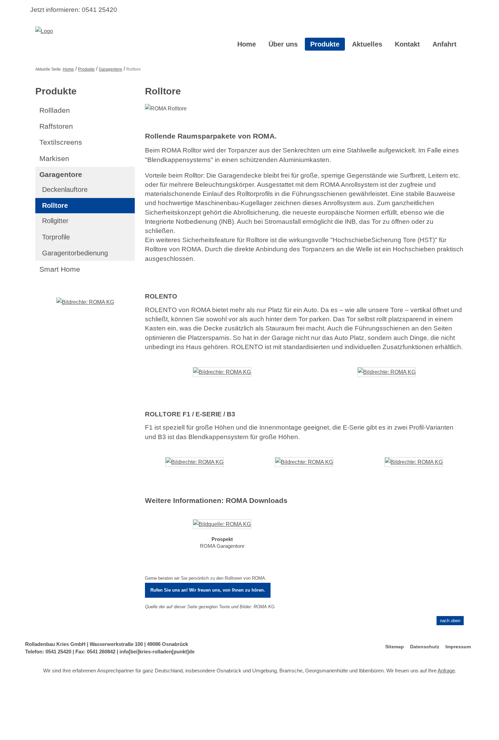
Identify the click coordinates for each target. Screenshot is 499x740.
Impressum (458, 646)
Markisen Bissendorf (78, 728)
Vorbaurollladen (68, 704)
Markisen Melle (173, 728)
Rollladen (54, 110)
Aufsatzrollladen (102, 704)
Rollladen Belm (247, 728)
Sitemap (394, 646)
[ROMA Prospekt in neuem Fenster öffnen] (222, 525)
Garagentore (110, 69)
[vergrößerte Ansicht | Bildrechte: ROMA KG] (222, 377)
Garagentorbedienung (75, 253)
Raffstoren (56, 126)
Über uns (283, 44)
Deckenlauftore (65, 189)
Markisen (54, 158)
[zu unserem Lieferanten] (85, 302)
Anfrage (446, 670)
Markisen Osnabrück (210, 728)
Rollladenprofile (135, 704)
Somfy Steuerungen (410, 716)
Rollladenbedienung (173, 704)
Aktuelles (367, 44)
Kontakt (407, 44)
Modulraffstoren (303, 704)
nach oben (450, 620)
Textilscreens (60, 142)
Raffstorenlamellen (379, 704)
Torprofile (56, 237)
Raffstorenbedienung (420, 704)
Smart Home (59, 269)
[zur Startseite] (44, 31)
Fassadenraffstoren (340, 704)
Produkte (324, 44)
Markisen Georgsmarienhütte (128, 728)
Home (246, 44)
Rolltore (55, 205)
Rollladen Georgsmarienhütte (336, 728)
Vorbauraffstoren (235, 704)
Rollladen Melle (381, 728)
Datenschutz (424, 646)
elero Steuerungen (370, 716)
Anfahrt (444, 44)
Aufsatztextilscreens (97, 716)
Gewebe (127, 716)
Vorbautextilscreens (57, 716)
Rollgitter (55, 220)
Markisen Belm (446, 716)
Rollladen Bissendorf (285, 728)
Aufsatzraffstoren (269, 704)
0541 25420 (99, 9)
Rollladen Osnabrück (420, 728)
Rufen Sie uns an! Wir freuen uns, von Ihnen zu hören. (207, 590)
